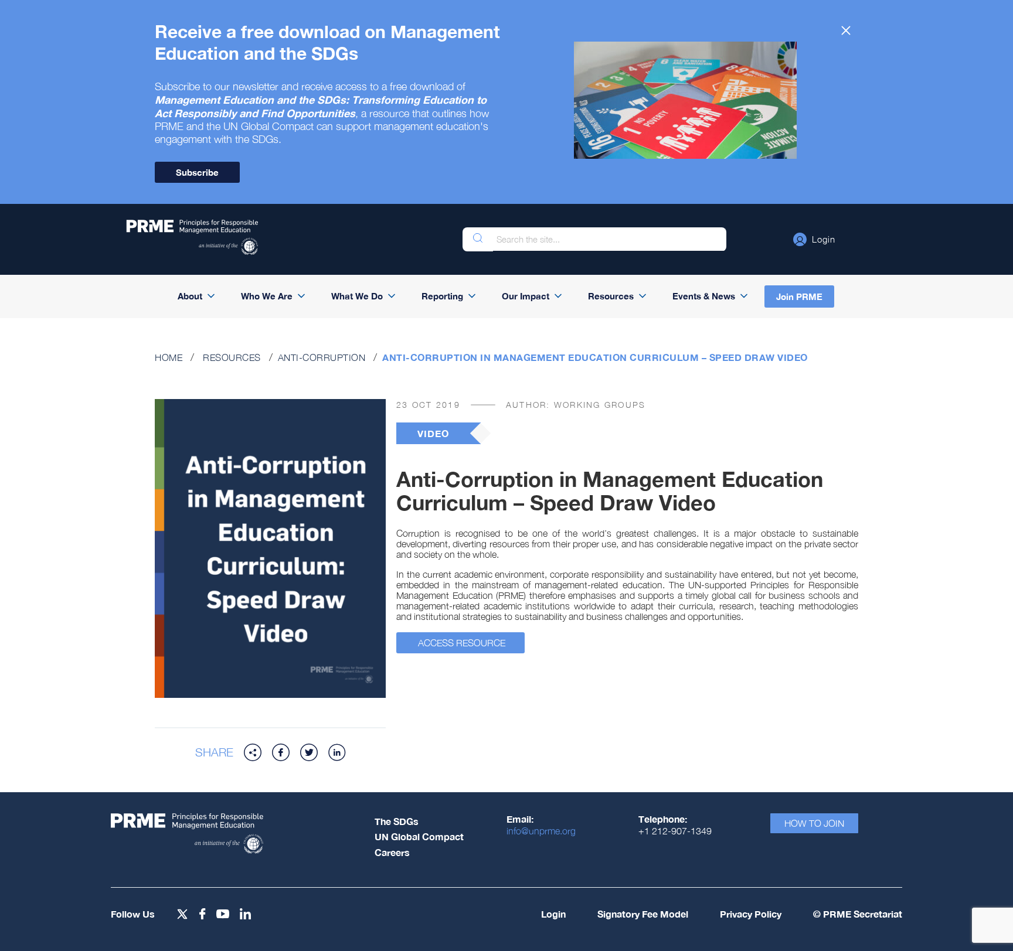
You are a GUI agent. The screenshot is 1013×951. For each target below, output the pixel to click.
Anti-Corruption (322, 357)
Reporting (442, 296)
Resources (611, 296)
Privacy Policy (750, 913)
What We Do (357, 296)
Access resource (461, 643)
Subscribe (197, 172)
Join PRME (799, 296)
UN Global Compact (419, 836)
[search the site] (478, 239)
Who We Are (267, 296)
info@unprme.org (541, 831)
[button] (814, 239)
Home (168, 357)
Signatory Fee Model (642, 913)
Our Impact (525, 296)
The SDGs (397, 821)
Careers (392, 852)
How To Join (814, 823)
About (190, 296)
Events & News (703, 296)
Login (553, 913)
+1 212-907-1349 (675, 831)
